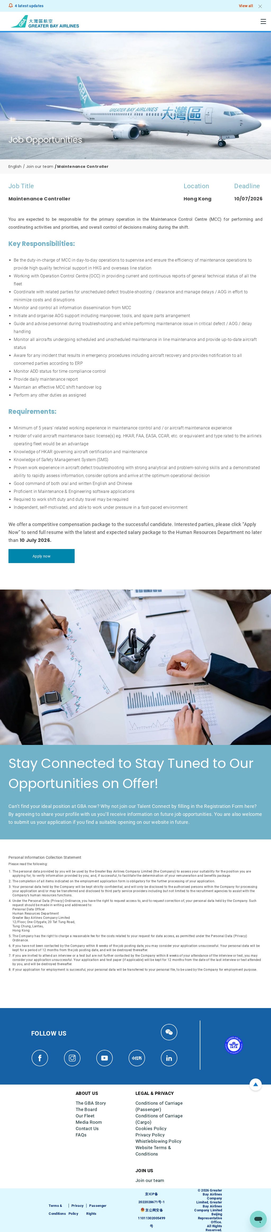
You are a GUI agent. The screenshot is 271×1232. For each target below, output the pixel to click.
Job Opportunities (45, 140)
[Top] (256, 1084)
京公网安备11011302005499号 (151, 1218)
